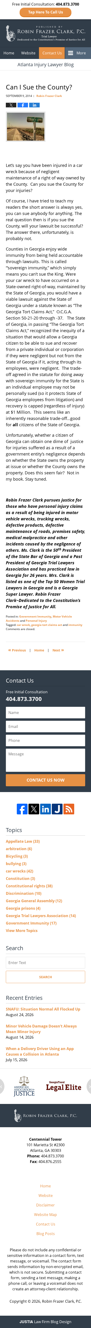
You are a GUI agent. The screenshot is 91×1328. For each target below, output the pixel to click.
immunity (75, 625)
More (81, 53)
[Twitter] (33, 809)
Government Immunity (35, 616)
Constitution (20, 878)
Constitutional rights (29, 886)
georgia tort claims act (46, 625)
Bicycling (17, 856)
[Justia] (57, 809)
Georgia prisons (23, 908)
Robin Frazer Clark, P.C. (62, 1301)
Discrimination (23, 893)
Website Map (45, 1214)
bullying (16, 863)
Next (58, 650)
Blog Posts (45, 1233)
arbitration (19, 848)
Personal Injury (36, 621)
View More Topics (22, 930)
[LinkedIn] (45, 809)
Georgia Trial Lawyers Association (41, 915)
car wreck (23, 625)
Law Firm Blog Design (45, 1321)
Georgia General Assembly (34, 900)
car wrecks (19, 871)
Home (9, 53)
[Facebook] (22, 809)
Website (28, 53)
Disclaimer (45, 1205)
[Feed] (68, 809)
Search (45, 977)
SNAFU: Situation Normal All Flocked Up (43, 1009)
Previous (17, 650)
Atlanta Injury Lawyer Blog (45, 33)
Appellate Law (23, 841)
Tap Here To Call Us (45, 12)
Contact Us (52, 53)
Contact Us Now (45, 780)
